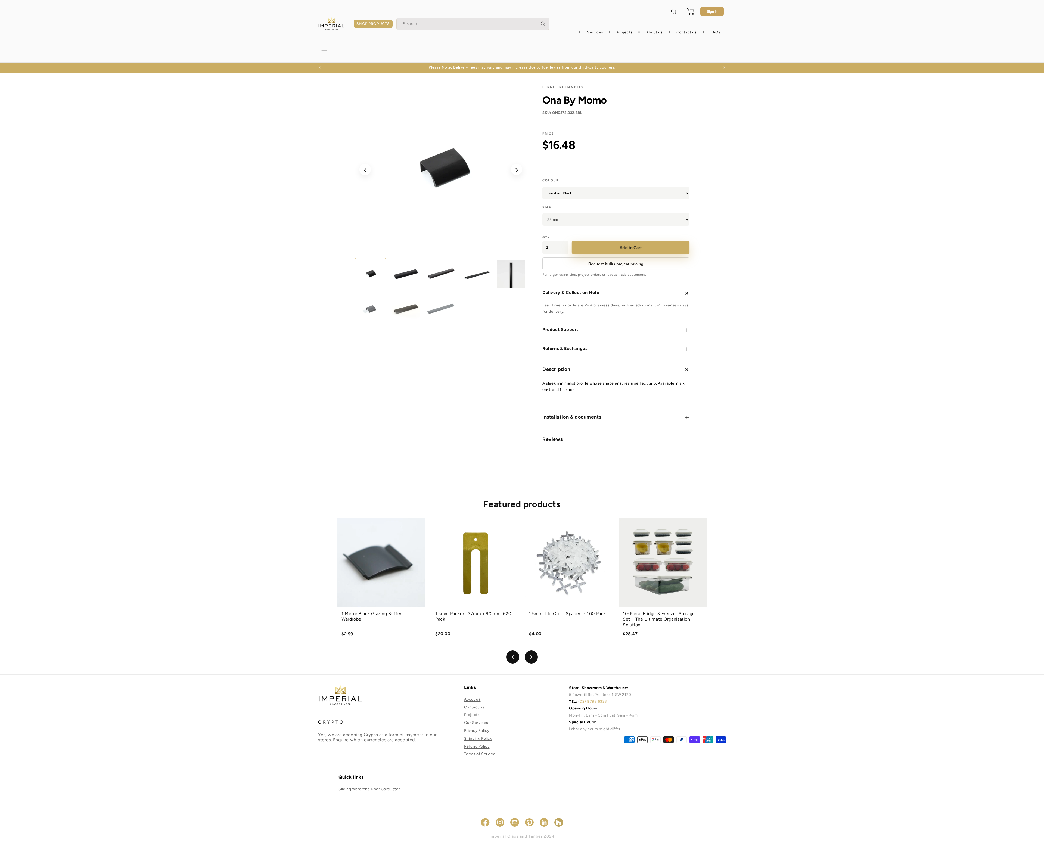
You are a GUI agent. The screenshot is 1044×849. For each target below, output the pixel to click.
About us (472, 699)
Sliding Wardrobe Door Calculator (369, 789)
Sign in (712, 12)
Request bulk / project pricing (616, 264)
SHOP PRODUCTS (373, 23)
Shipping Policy (478, 738)
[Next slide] (531, 657)
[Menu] (324, 48)
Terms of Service (480, 754)
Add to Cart (631, 247)
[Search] (543, 24)
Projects (472, 714)
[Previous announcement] (320, 68)
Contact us (474, 707)
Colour (550, 180)
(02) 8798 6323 (592, 701)
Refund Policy (477, 746)
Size (546, 207)
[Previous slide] (512, 657)
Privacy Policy (476, 730)
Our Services (476, 722)
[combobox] (472, 24)
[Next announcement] (724, 68)
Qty (546, 237)
